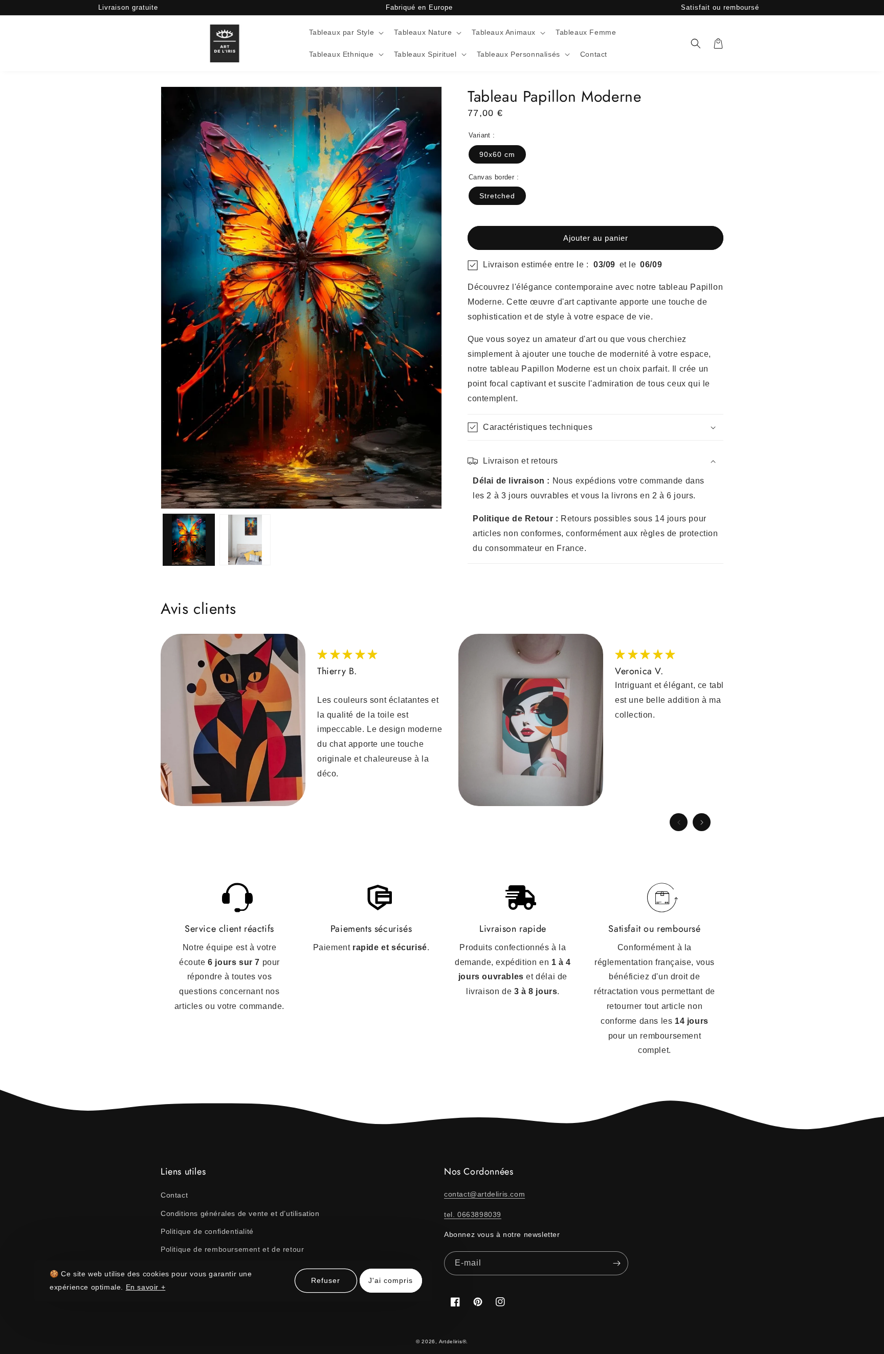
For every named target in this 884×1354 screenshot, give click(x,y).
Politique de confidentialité (207, 1231)
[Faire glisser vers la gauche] (679, 822)
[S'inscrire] (616, 1263)
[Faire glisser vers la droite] (702, 822)
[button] (345, 32)
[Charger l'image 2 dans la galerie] (245, 539)
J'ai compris (390, 1281)
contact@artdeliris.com (484, 1194)
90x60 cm (497, 154)
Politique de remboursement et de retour (232, 1249)
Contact (174, 1195)
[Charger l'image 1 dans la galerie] (188, 539)
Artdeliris (450, 1341)
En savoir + (146, 1287)
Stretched (497, 196)
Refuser (325, 1281)
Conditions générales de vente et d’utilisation (240, 1213)
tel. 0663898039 (472, 1214)
